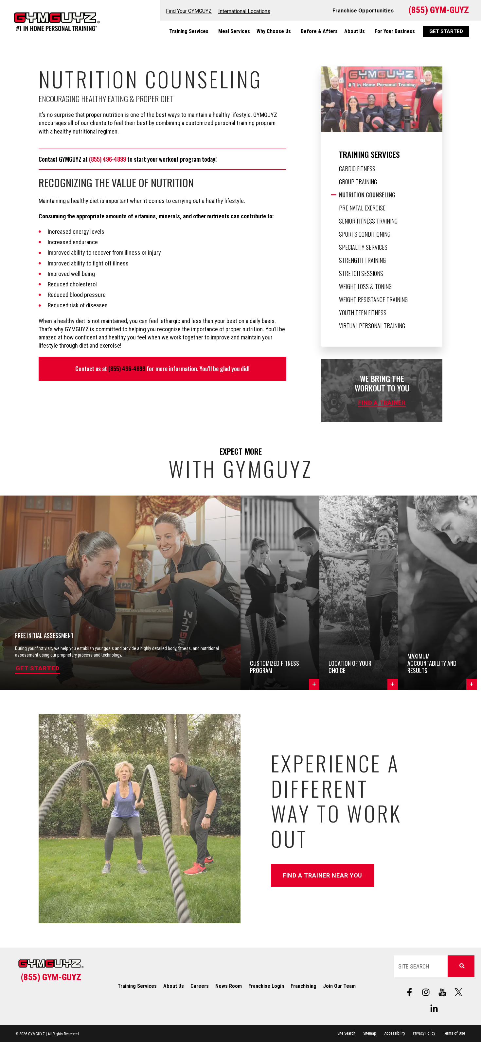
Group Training (358, 181)
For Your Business (395, 31)
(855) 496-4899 (107, 159)
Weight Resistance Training (373, 299)
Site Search (346, 1033)
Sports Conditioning (364, 234)
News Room (228, 986)
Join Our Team (339, 986)
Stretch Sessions (361, 273)
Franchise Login (266, 986)
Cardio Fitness (357, 168)
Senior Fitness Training (368, 221)
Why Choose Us (274, 31)
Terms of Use (454, 1033)
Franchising (303, 986)
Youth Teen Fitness (362, 312)
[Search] (461, 966)
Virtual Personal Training (372, 325)
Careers (199, 986)
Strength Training (362, 260)
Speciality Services (363, 247)
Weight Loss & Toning (365, 286)
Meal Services (234, 31)
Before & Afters (319, 31)
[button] (279, 593)
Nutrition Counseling (367, 194)
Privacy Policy (424, 1033)
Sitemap (369, 1033)
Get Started (38, 668)
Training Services (188, 31)
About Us (354, 31)
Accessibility (394, 1033)
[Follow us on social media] (442, 992)
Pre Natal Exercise (362, 208)
